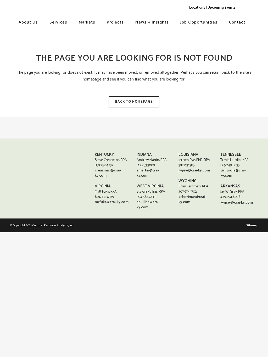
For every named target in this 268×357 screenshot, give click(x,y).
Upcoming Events (222, 7)
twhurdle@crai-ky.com (233, 173)
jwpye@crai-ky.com (194, 171)
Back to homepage (134, 102)
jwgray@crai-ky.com (236, 203)
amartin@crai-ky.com (148, 173)
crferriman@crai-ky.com (192, 199)
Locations (197, 7)
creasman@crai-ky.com (108, 173)
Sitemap (252, 225)
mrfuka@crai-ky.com (112, 202)
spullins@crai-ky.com (148, 204)
